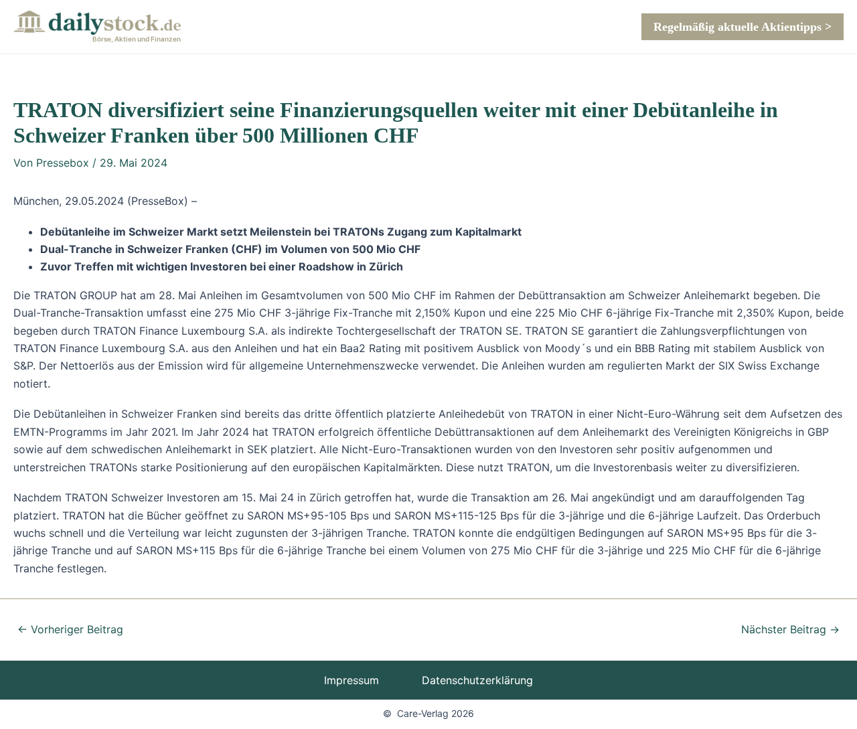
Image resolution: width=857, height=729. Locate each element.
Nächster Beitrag (790, 629)
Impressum (351, 680)
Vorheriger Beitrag (70, 629)
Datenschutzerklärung (477, 680)
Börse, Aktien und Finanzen (136, 39)
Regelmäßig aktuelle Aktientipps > (742, 26)
